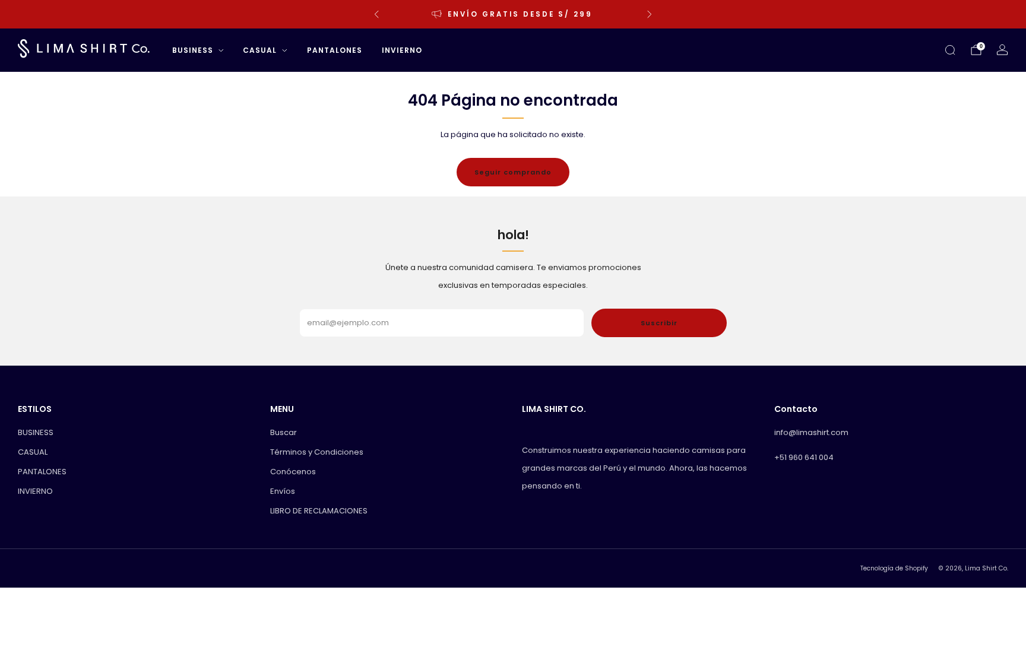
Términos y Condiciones (316, 452)
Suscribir (659, 323)
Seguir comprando (513, 172)
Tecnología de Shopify (894, 568)
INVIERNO (402, 50)
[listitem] (513, 14)
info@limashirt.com (811, 432)
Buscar (283, 432)
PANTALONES (334, 50)
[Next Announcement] (649, 14)
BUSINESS (192, 50)
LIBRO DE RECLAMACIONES (319, 510)
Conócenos (293, 471)
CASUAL (260, 50)
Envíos (282, 491)
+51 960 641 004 (804, 457)
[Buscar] (950, 50)
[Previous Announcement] (376, 14)
